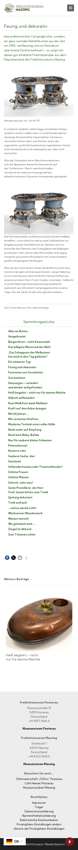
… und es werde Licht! (22, 508)
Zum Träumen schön (21, 534)
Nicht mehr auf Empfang (24, 429)
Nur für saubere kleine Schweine (30, 440)
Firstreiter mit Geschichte (25, 372)
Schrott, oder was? (20, 482)
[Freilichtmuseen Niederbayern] (26, 9)
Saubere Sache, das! (21, 456)
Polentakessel (17, 445)
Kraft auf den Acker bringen (27, 408)
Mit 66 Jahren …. (18, 414)
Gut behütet (16, 378)
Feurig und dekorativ (22, 367)
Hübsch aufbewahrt (21, 398)
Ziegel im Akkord (19, 529)
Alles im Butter (18, 331)
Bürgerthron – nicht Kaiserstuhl (29, 342)
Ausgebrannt (17, 336)
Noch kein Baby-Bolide (23, 435)
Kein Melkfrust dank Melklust (28, 403)
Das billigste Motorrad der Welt (29, 347)
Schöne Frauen (18, 472)
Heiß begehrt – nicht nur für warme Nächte (37, 392)
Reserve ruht (17, 450)
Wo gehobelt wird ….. (22, 524)
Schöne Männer (18, 477)
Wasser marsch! (18, 518)
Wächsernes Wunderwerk (25, 513)
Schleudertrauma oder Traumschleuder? (35, 466)
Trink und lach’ (18, 502)
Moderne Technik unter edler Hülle (31, 424)
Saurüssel (14, 461)
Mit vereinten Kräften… (24, 419)
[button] (70, 8)
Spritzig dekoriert (20, 497)
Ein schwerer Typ (19, 362)
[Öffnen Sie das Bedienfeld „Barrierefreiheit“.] (69, 841)
